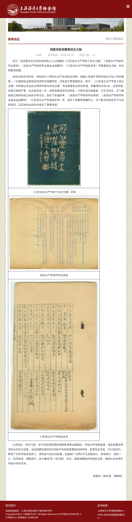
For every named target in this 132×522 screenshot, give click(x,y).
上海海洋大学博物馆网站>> (111, 510)
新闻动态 (118, 38)
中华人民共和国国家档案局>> (110, 516)
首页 (108, 38)
